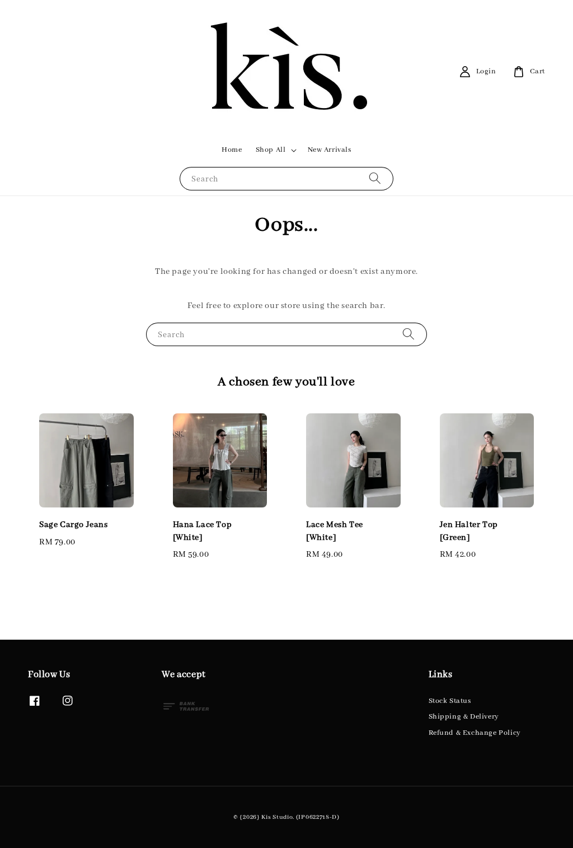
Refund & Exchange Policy (475, 733)
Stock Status (450, 701)
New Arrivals (329, 150)
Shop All (271, 150)
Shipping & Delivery (464, 716)
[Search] (375, 178)
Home (232, 150)
